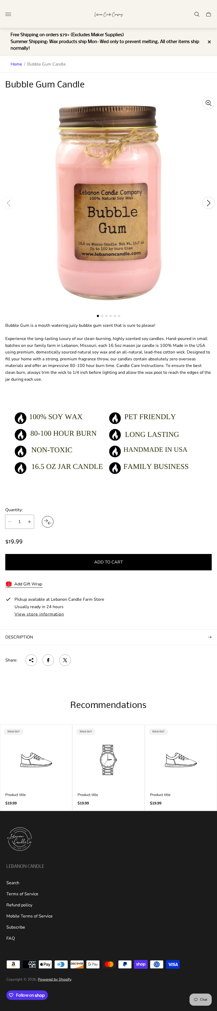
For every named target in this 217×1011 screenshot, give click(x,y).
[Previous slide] (8, 203)
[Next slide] (208, 203)
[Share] (31, 660)
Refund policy (19, 905)
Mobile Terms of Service (29, 916)
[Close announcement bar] (209, 42)
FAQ (10, 938)
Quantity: (14, 509)
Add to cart (108, 562)
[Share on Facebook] (48, 660)
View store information (39, 614)
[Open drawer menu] (8, 14)
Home (16, 64)
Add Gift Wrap (28, 584)
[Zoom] (208, 103)
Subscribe (15, 927)
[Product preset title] (36, 760)
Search (12, 883)
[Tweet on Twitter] (65, 660)
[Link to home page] (19, 839)
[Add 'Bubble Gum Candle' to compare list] (47, 522)
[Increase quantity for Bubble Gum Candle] (29, 522)
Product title (15, 795)
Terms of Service (22, 894)
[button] (98, 316)
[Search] (197, 14)
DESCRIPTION (19, 637)
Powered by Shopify (54, 979)
